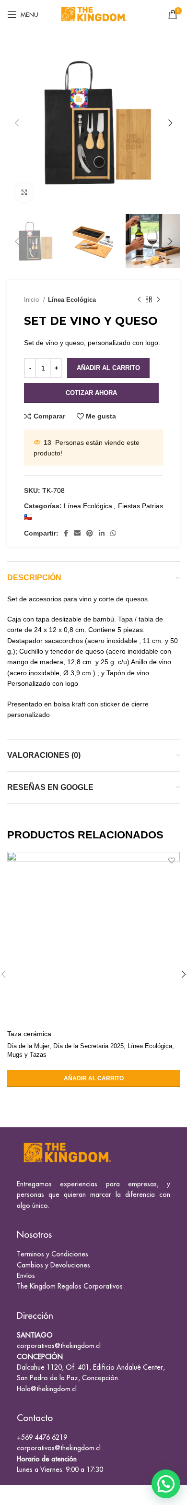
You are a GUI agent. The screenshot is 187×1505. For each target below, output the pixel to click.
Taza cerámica (29, 1034)
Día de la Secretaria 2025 (88, 1046)
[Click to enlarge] (24, 192)
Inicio (32, 299)
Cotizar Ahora (91, 392)
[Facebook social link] (66, 533)
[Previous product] (139, 300)
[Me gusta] (171, 860)
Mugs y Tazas (27, 1054)
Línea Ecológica (72, 299)
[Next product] (158, 300)
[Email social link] (77, 533)
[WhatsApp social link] (113, 533)
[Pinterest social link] (89, 533)
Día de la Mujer (28, 1046)
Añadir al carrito (108, 367)
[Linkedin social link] (101, 533)
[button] (166, 1483)
